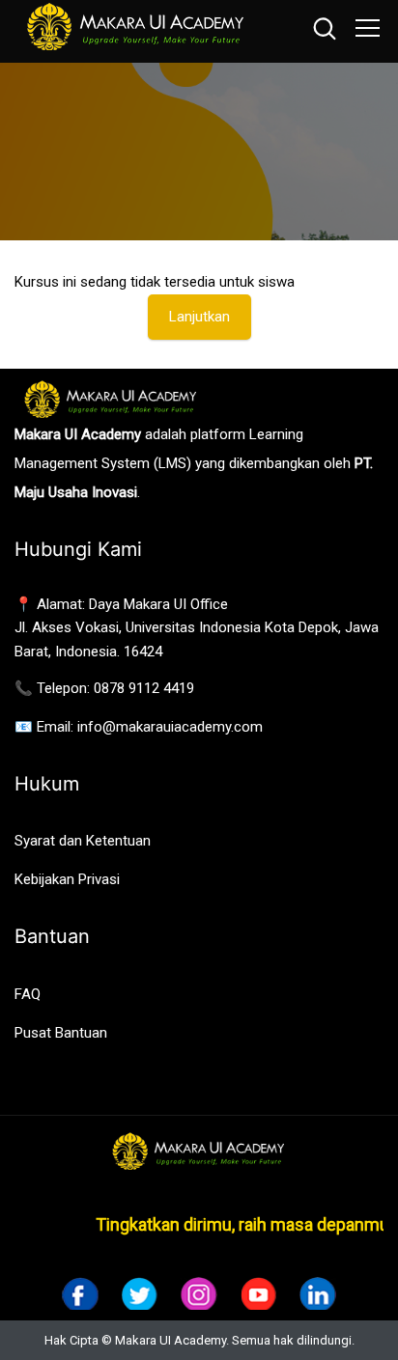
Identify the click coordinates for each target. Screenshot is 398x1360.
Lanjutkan (199, 316)
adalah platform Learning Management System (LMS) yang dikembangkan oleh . (193, 463)
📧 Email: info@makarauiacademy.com (138, 727)
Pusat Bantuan (60, 1032)
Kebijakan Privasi (67, 879)
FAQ (27, 994)
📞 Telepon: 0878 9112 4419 (104, 688)
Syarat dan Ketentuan (82, 840)
